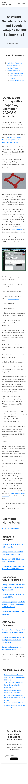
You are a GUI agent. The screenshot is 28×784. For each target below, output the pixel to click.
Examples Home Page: (13, 71)
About (24, 3)
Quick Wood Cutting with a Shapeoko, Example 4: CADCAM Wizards (15, 65)
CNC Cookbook (6, 3)
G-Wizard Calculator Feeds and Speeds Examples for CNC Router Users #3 (14, 697)
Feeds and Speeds (17, 229)
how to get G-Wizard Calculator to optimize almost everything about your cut (11, 139)
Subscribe (14, 758)
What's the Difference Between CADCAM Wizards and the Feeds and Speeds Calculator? (14, 705)
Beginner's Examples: (16, 73)
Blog (19, 3)
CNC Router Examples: (17, 81)
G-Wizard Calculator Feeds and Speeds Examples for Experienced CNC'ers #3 (14, 677)
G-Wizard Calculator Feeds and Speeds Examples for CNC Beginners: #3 (13, 684)
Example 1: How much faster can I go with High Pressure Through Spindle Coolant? (13, 587)
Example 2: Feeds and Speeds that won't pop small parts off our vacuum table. (13, 639)
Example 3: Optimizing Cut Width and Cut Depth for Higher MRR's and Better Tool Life (13, 604)
